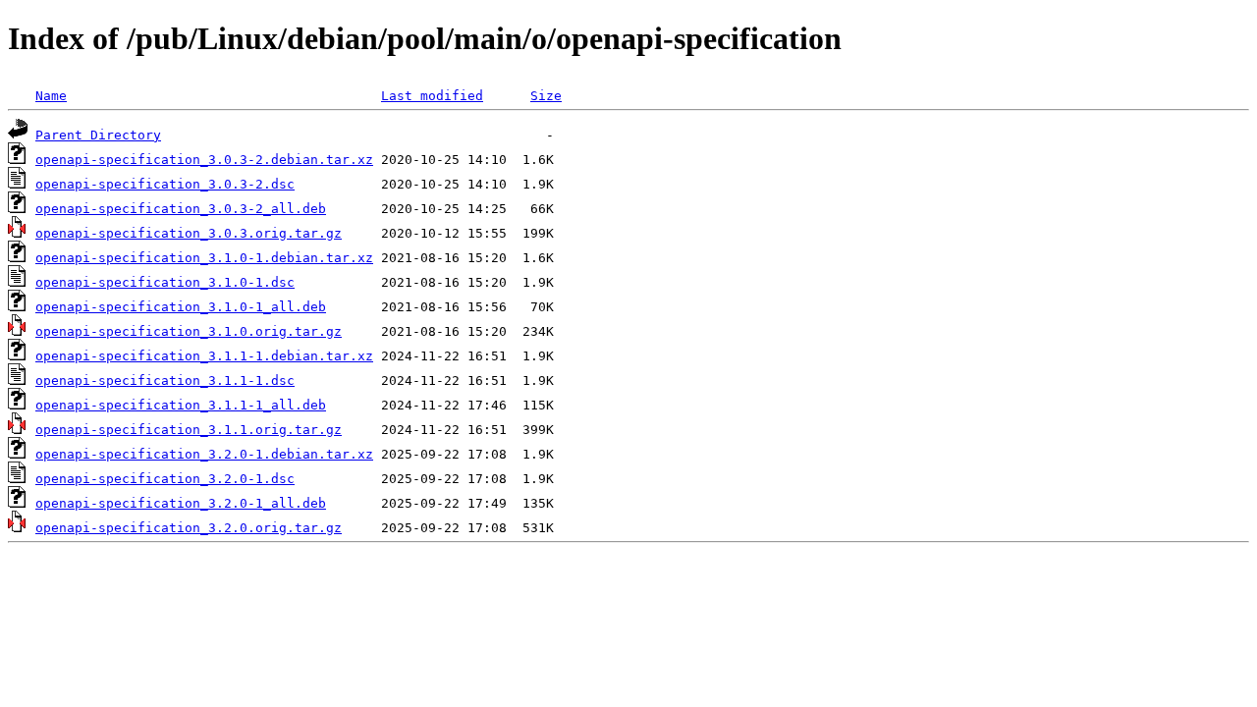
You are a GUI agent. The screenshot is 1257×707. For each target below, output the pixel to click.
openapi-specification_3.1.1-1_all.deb (180, 405)
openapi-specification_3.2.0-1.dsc (165, 478)
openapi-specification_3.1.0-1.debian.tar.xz (204, 257)
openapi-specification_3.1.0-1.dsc (165, 282)
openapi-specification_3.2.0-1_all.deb (180, 503)
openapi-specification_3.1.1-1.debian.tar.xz (204, 356)
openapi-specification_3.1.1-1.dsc (165, 380)
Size (546, 95)
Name (51, 95)
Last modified (432, 95)
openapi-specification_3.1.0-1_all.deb (180, 306)
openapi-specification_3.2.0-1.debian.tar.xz (204, 454)
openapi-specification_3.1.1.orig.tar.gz (188, 429)
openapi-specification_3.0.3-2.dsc (165, 184)
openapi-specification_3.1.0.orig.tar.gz (188, 331)
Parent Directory (98, 135)
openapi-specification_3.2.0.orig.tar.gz (188, 527)
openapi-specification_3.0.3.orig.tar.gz (188, 233)
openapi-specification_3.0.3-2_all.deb (180, 208)
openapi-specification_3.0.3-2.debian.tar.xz (204, 159)
